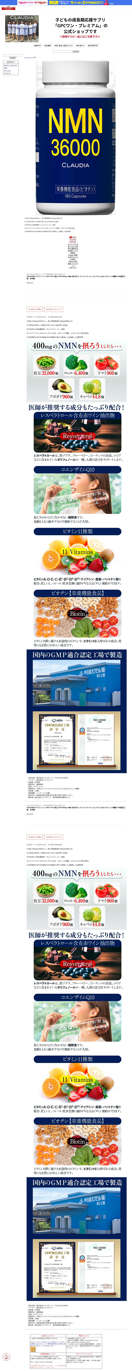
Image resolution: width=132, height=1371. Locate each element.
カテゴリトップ (28, 57)
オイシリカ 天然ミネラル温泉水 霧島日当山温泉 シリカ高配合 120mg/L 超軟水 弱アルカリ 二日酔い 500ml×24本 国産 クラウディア (73, 255)
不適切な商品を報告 (56, 317)
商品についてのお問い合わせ (37, 317)
